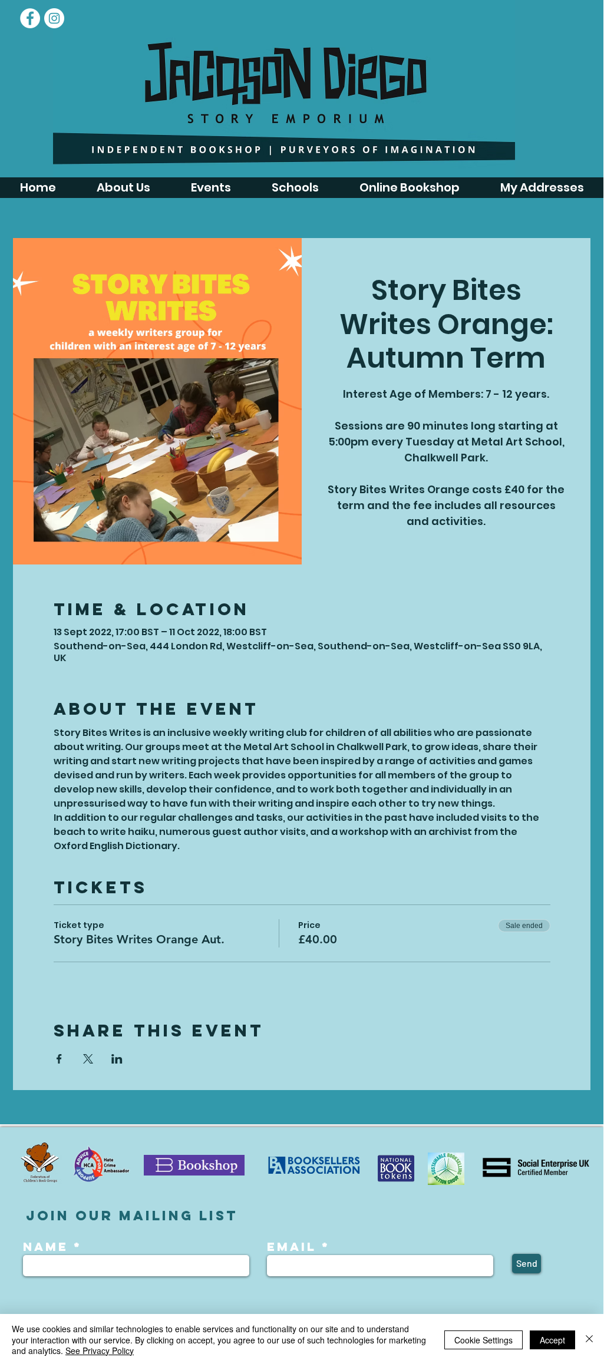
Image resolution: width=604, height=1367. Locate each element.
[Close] (589, 1339)
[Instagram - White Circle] (54, 18)
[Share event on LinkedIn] (117, 1059)
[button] (210, 187)
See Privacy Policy (99, 1350)
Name (48, 1246)
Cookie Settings (483, 1340)
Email (291, 1246)
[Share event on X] (88, 1059)
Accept (552, 1340)
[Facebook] (30, 18)
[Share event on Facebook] (59, 1059)
